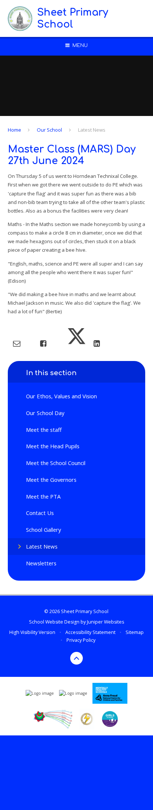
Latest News (91, 129)
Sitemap (135, 632)
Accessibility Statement (90, 632)
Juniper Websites (105, 622)
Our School (49, 129)
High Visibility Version (32, 632)
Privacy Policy (80, 640)
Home (14, 129)
